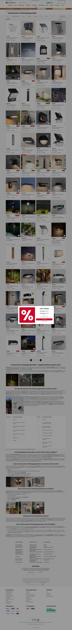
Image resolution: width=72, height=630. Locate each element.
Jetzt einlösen (44, 319)
